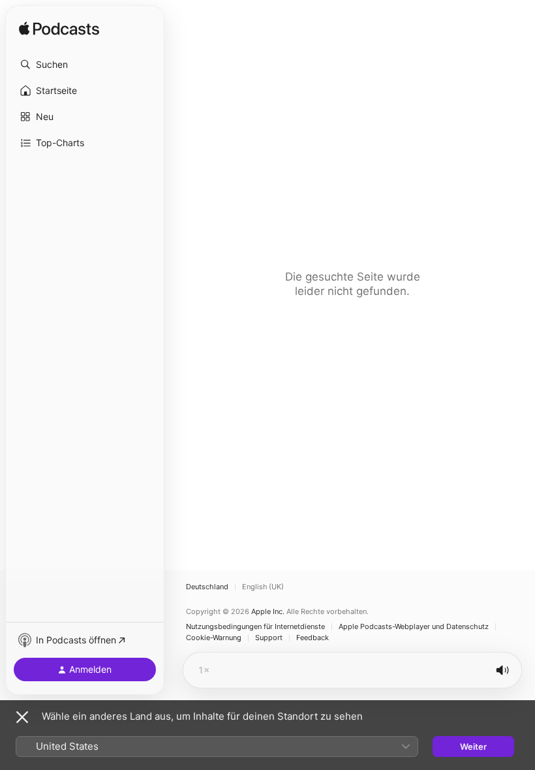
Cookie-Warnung (213, 637)
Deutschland (207, 587)
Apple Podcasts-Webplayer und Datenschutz (414, 626)
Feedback (312, 637)
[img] (59, 29)
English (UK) (263, 587)
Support (269, 637)
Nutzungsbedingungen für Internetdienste (255, 626)
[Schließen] (22, 717)
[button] (84, 65)
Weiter (473, 746)
